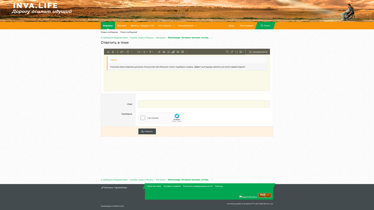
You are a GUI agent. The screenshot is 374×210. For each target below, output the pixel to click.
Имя (129, 104)
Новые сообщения (109, 32)
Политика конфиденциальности (198, 186)
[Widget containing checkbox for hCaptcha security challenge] (160, 117)
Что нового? (165, 25)
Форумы (108, 25)
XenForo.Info (119, 206)
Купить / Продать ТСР (142, 25)
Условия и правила (172, 186)
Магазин (122, 25)
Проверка (126, 113)
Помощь (219, 186)
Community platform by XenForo (250, 204)
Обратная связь (154, 186)
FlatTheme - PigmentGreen (115, 187)
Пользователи (185, 25)
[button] (174, 25)
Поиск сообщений (128, 32)
